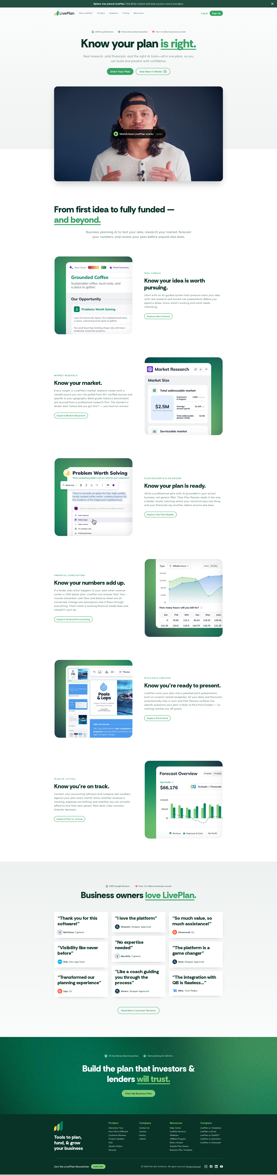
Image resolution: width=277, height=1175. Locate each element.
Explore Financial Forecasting (73, 619)
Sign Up (216, 13)
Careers (142, 1131)
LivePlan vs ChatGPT (210, 1135)
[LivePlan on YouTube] (221, 1166)
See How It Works (151, 71)
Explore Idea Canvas (158, 316)
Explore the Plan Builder (160, 514)
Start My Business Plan (138, 1093)
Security (112, 1150)
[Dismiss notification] (272, 3)
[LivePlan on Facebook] (211, 1166)
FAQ (111, 1142)
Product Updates (116, 1139)
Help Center (175, 1128)
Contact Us (144, 1128)
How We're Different (118, 1131)
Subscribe (98, 1166)
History (142, 1135)
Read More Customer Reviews (138, 1010)
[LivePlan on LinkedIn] (216, 1166)
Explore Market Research (71, 415)
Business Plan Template (181, 1150)
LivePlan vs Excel (208, 1131)
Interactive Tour (116, 1128)
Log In (204, 13)
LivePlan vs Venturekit (210, 1142)
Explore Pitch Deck (157, 718)
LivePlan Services (178, 1131)
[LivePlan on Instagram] (205, 1166)
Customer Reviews (117, 1135)
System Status (115, 1146)
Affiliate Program (178, 1139)
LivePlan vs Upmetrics (210, 1139)
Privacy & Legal (193, 1166)
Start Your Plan (120, 71)
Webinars (174, 1135)
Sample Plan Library (179, 1146)
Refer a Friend (176, 1142)
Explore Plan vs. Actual (70, 819)
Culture (142, 1139)
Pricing (126, 13)
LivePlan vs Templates (210, 1128)
